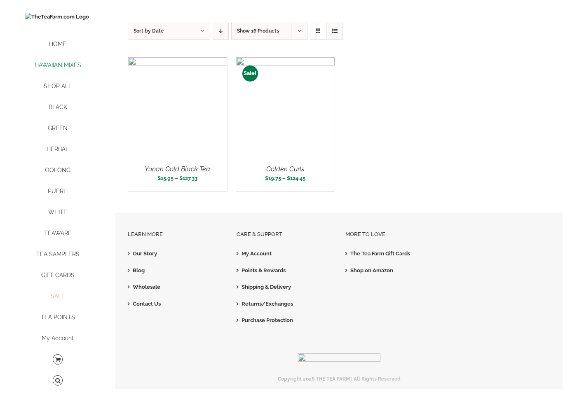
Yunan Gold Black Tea (177, 169)
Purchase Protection (267, 320)
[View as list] (334, 31)
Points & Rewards (264, 270)
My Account (257, 253)
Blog (139, 270)
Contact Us (147, 304)
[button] (57, 380)
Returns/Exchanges (267, 304)
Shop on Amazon (371, 270)
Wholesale (146, 287)
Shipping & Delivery (266, 287)
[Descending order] (221, 31)
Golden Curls (285, 169)
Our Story (145, 253)
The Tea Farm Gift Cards (380, 253)
